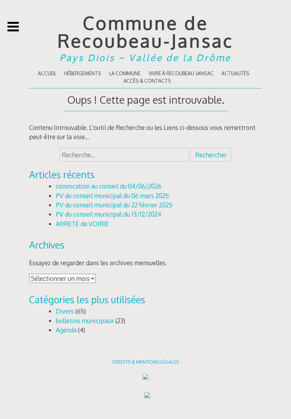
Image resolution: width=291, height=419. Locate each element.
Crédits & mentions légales (145, 362)
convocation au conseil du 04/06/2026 (108, 186)
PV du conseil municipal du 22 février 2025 (114, 205)
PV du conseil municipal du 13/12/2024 (108, 214)
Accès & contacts (147, 81)
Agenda (66, 330)
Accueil (47, 73)
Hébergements (82, 73)
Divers (65, 311)
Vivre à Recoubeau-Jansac (181, 73)
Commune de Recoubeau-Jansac (145, 31)
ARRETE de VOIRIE (82, 224)
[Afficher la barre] (13, 26)
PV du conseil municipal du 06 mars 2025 (112, 196)
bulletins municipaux (85, 321)
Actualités (235, 73)
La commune (125, 73)
